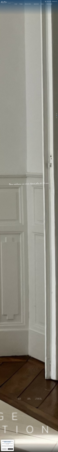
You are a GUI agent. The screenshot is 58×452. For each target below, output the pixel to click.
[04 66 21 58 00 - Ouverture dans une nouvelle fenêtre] (45, 1)
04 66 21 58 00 (49, 1)
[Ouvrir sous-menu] (31, 4)
